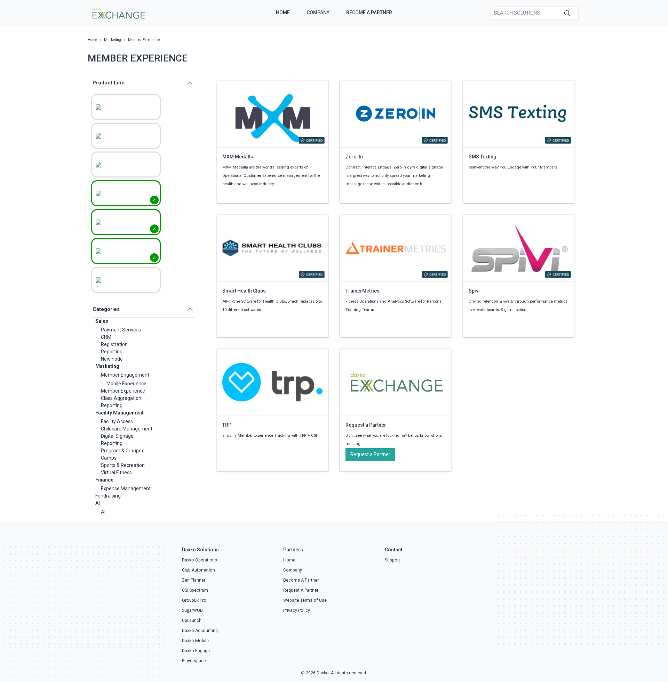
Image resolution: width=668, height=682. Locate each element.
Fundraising (108, 496)
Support (392, 560)
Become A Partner (369, 12)
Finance (104, 480)
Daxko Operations (199, 560)
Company (318, 12)
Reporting (111, 351)
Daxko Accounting (200, 630)
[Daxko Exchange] (118, 12)
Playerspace (194, 660)
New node (112, 359)
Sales (101, 321)
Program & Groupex (122, 450)
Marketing (107, 366)
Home (283, 12)
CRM (106, 337)
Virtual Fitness (116, 472)
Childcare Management (126, 429)
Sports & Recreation (123, 465)
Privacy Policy (296, 610)
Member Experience (123, 391)
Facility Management (119, 413)
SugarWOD (192, 610)
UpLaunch (191, 620)
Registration (114, 344)
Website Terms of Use (305, 600)
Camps (109, 458)
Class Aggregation (121, 398)
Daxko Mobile (195, 640)
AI (97, 503)
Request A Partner (300, 590)
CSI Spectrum (195, 590)
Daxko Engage (196, 650)
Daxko (323, 673)
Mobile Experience (126, 383)
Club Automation (198, 570)
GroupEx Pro (194, 600)
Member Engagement (125, 375)
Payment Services (121, 329)
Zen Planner (193, 580)
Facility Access (117, 421)
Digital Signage (117, 436)
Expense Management (126, 488)
